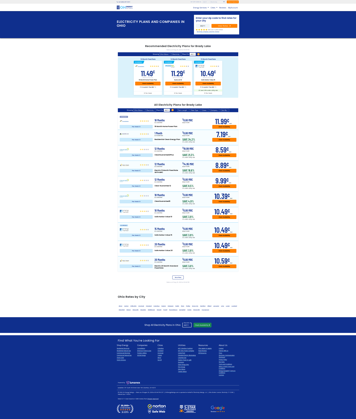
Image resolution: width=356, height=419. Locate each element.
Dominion (181, 362)
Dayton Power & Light (184, 360)
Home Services (121, 360)
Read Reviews (202, 351)
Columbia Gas (182, 357)
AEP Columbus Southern (185, 348)
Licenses (221, 375)
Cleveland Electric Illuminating (187, 355)
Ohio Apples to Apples (205, 348)
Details (148, 93)
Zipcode (186, 323)
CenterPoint (181, 353)
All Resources (202, 353)
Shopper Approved (153, 399)
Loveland (234, 306)
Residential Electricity (123, 348)
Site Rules (222, 362)
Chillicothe (133, 306)
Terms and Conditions (225, 364)
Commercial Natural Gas (124, 355)
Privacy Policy (223, 359)
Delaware (170, 306)
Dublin (177, 306)
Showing (156, 54)
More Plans (178, 277)
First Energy (181, 367)
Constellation (141, 348)
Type (194, 110)
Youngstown (205, 310)
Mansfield (122, 310)
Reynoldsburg (173, 310)
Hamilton (203, 306)
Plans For (185, 54)
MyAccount (233, 7)
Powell (165, 310)
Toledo (189, 310)
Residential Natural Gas (124, 351)
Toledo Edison (182, 371)
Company (214, 110)
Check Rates (232, 2)
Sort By (224, 110)
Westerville (196, 310)
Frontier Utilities (142, 353)
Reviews (222, 7)
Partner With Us (223, 351)
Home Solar (120, 357)
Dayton (163, 306)
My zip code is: (196, 2)
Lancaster (216, 306)
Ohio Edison (164, 54)
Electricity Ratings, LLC (200, 392)
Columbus (157, 306)
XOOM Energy (141, 355)
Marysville (136, 310)
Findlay (188, 306)
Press (220, 353)
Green (204, 110)
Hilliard (209, 306)
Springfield (182, 310)
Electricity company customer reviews (208, 31)
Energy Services (200, 7)
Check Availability (202, 325)
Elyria (182, 306)
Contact (221, 348)
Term (182, 110)
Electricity (175, 54)
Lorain (228, 306)
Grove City (195, 306)
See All (160, 360)
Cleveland (149, 306)
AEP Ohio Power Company (186, 351)
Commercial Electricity (123, 353)
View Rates (223, 26)
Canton (126, 306)
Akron (120, 306)
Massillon (143, 310)
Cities (213, 7)
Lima (222, 306)
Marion (128, 310)
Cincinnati (141, 306)
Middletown (151, 310)
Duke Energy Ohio (183, 364)
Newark (159, 310)
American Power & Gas (144, 351)
